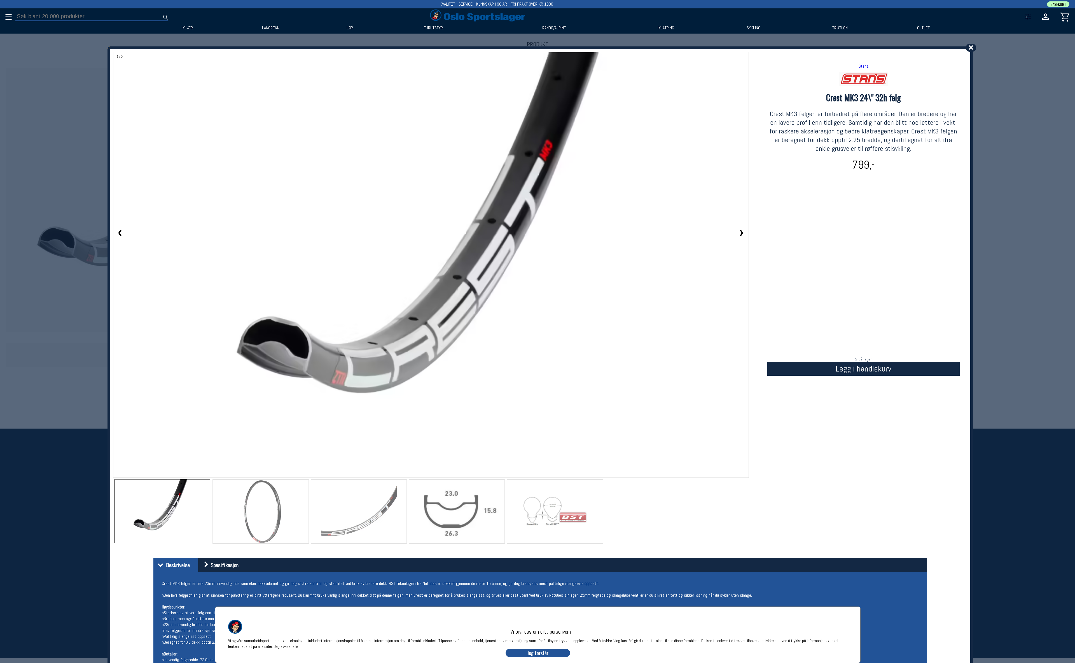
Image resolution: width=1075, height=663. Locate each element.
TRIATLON (840, 28)
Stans (864, 66)
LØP (350, 28)
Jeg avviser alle (286, 646)
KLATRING (666, 28)
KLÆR (188, 28)
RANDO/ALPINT (554, 28)
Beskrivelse (176, 565)
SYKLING (753, 28)
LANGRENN (270, 28)
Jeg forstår (537, 653)
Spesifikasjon (223, 565)
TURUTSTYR (433, 28)
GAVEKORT (1058, 4)
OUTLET (923, 28)
